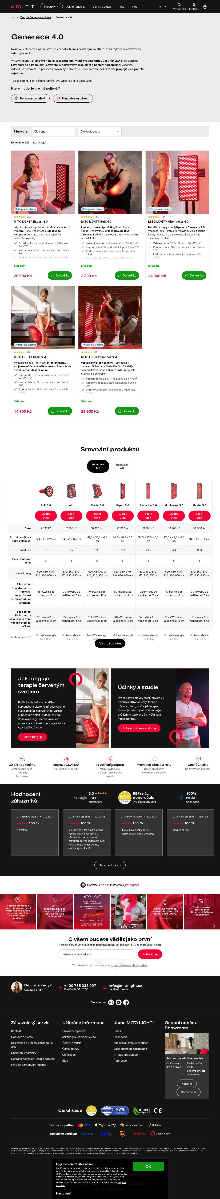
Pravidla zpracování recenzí (28, 1064)
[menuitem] (76, 6)
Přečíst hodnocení (144, 801)
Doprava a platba (22, 1037)
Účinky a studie (71, 1043)
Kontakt (16, 1031)
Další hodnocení (110, 865)
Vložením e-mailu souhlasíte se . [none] (110, 965)
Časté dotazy (70, 1048)
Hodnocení (120, 1037)
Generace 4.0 (122, 466)
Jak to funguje (33, 737)
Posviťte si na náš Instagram (113, 885)
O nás (117, 1031)
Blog (65, 1060)
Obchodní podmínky (23, 1053)
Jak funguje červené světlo (79, 1037)
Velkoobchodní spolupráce (130, 1048)
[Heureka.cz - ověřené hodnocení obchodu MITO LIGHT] (89, 1110)
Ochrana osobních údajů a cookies (33, 1059)
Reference (120, 1060)
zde (119, 1182)
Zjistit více (46, 516)
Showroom (188, 1092)
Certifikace (69, 1054)
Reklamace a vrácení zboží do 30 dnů (32, 1045)
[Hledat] (179, 6)
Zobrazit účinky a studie (139, 728)
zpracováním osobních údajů (129, 965)
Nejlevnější (39, 142)
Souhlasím (148, 1166)
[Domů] (14, 17)
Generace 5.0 (98, 466)
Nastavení (63, 1193)
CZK (164, 6)
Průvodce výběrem (75, 98)
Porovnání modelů (32, 98)
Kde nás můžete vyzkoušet (131, 1043)
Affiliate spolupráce (126, 1054)
